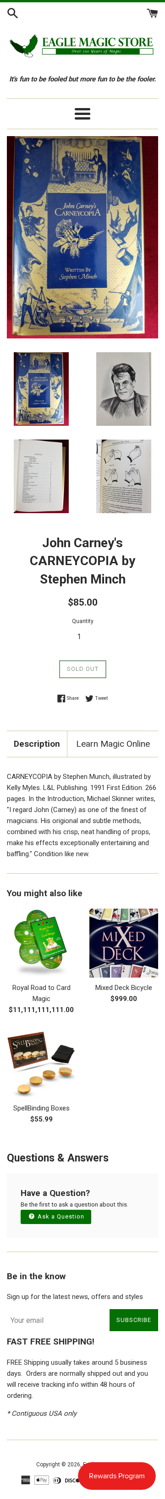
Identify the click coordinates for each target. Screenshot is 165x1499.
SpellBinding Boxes (41, 1108)
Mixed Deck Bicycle (123, 988)
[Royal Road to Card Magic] (41, 943)
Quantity (83, 621)
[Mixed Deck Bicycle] (123, 943)
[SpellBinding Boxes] (41, 1063)
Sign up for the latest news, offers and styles (75, 1297)
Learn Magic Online (113, 743)
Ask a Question (60, 1216)
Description (37, 743)
